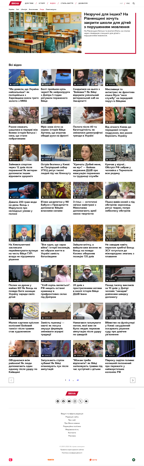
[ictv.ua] (93, 460)
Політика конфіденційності (72, 453)
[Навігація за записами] (132, 380)
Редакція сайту (72, 417)
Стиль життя (67, 3)
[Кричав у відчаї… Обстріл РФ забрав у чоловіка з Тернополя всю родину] (120, 152)
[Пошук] (134, 3)
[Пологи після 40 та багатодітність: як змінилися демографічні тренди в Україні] (88, 115)
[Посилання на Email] (86, 401)
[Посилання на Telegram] (57, 401)
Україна (11, 9)
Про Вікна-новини (72, 423)
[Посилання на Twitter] (80, 401)
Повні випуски (51, 9)
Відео (53, 3)
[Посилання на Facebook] (63, 401)
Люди (42, 9)
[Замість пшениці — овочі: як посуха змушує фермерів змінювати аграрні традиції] (56, 311)
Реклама (72, 436)
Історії (42, 3)
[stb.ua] (10, 460)
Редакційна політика (72, 426)
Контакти (72, 433)
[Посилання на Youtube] (69, 401)
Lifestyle (24, 9)
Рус (128, 3)
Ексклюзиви (33, 9)
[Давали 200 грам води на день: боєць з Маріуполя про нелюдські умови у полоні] (24, 190)
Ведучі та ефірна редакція (72, 414)
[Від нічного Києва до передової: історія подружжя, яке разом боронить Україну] (120, 115)
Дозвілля (83, 3)
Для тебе (29, 3)
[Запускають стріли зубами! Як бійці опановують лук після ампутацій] (56, 348)
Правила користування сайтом (72, 450)
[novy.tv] (133, 460)
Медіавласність (72, 430)
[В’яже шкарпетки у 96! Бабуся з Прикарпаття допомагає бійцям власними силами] (56, 190)
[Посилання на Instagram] (75, 401)
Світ (17, 9)
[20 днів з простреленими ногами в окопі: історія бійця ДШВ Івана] (88, 273)
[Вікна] (15, 3)
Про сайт (72, 420)
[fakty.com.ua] (51, 460)
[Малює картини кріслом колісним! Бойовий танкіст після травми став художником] (24, 311)
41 (78, 380)
